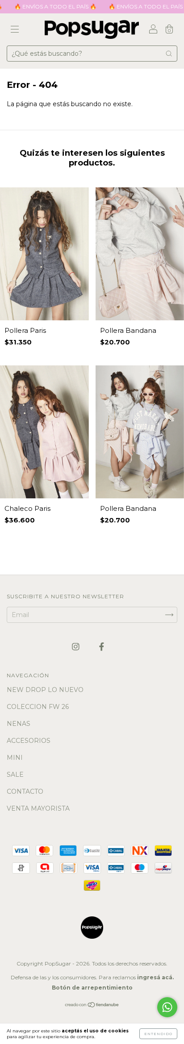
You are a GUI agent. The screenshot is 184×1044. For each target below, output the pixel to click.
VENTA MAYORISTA (38, 808)
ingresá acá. (155, 977)
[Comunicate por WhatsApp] (167, 1007)
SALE (15, 775)
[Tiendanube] (92, 1006)
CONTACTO (25, 791)
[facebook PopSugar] (101, 646)
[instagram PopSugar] (76, 646)
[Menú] (14, 30)
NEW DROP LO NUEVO (45, 690)
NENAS (18, 724)
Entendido (158, 1034)
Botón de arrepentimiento (92, 987)
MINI (15, 758)
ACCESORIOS (28, 741)
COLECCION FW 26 (38, 707)
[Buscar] (168, 53)
